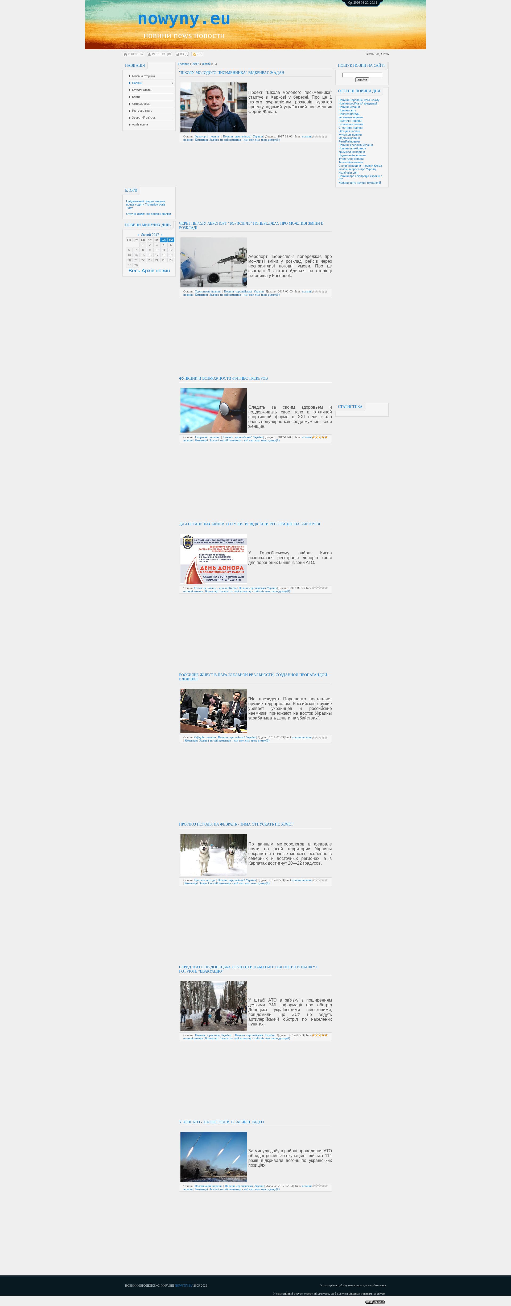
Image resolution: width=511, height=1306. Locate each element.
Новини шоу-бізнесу (352, 148)
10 (156, 250)
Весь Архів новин (149, 270)
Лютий (206, 63)
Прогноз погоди (349, 113)
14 (136, 255)
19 (170, 255)
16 (149, 255)
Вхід (184, 54)
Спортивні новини (350, 127)
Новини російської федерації (358, 103)
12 (170, 250)
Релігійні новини (349, 141)
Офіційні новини (349, 131)
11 (163, 250)
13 (129, 255)
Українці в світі (348, 172)
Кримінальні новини (352, 151)
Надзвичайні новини (352, 155)
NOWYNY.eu (184, 1285)
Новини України (349, 106)
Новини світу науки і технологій (360, 182)
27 (129, 265)
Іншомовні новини (351, 117)
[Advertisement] (369, 21)
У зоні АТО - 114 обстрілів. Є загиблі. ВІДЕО (221, 1122)
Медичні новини (349, 138)
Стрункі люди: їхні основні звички (148, 213)
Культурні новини (350, 134)
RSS (199, 54)
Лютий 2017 (150, 235)
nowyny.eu (184, 18)
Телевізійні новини (351, 162)
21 (136, 260)
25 (163, 260)
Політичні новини (350, 120)
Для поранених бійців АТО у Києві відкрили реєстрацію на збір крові (249, 524)
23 (149, 260)
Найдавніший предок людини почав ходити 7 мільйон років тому (146, 204)
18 (163, 255)
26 (170, 260)
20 (129, 260)
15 (143, 255)
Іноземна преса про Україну (357, 169)
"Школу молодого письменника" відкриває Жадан (231, 73)
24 (156, 260)
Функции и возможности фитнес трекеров (223, 378)
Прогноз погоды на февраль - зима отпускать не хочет (236, 824)
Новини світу (347, 110)
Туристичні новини (351, 158)
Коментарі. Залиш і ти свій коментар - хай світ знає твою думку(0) (237, 139)
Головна (135, 54)
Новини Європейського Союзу (359, 100)
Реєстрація (161, 54)
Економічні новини (351, 124)
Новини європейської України (243, 136)
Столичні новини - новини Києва (360, 165)
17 (156, 255)
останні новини (193, 591)
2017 (195, 63)
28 (136, 265)
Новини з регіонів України (356, 144)
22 (143, 260)
